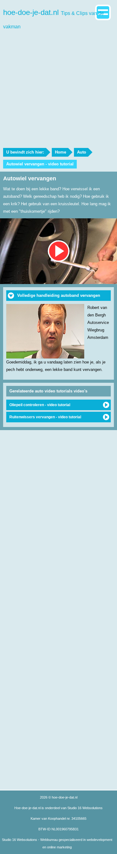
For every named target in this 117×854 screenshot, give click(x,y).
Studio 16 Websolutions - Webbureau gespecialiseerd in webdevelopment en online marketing (57, 843)
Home (60, 152)
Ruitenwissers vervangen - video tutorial (45, 417)
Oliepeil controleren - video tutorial (39, 405)
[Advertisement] (58, 86)
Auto (81, 152)
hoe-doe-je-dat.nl (53, 18)
